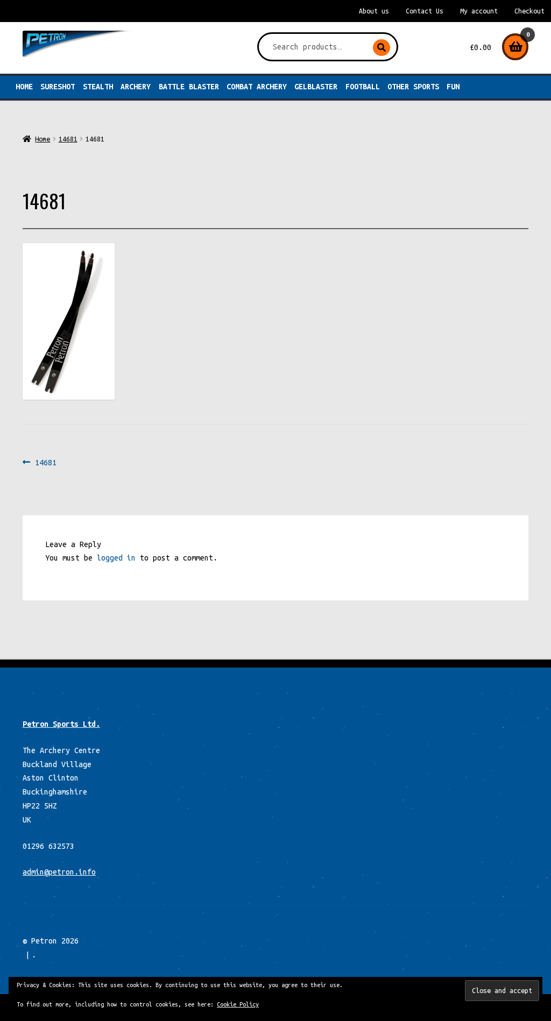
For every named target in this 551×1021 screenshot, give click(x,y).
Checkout (529, 11)
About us (374, 11)
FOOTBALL (362, 86)
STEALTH (98, 86)
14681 (68, 139)
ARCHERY (136, 86)
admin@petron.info (59, 872)
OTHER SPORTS (413, 86)
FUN (453, 86)
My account (479, 11)
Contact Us (424, 11)
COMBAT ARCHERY (257, 86)
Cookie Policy (238, 1004)
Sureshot (57, 86)
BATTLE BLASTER (189, 86)
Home (24, 86)
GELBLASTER (315, 86)
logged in (116, 558)
